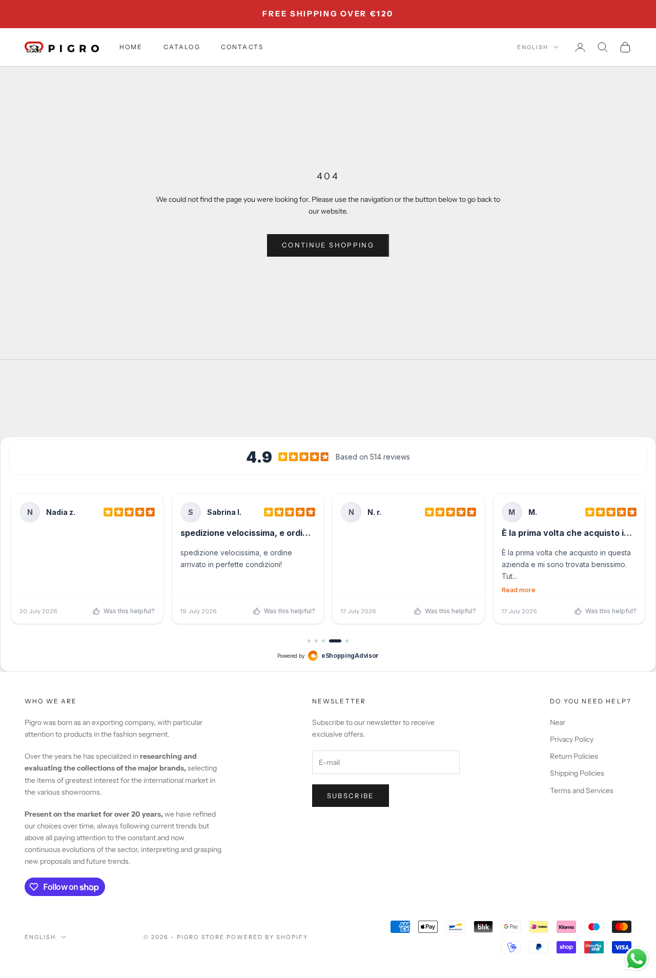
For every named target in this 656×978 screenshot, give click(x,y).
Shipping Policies (577, 773)
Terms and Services (581, 790)
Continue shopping (328, 245)
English (532, 47)
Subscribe (350, 796)
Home (131, 47)
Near (557, 722)
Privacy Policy (571, 739)
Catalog (181, 47)
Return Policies (574, 756)
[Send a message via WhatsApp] (637, 959)
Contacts (242, 47)
